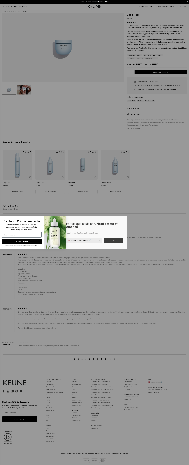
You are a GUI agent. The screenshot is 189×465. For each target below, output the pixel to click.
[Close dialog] (187, 2)
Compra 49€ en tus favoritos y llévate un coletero (94, 2)
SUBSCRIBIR (22, 241)
